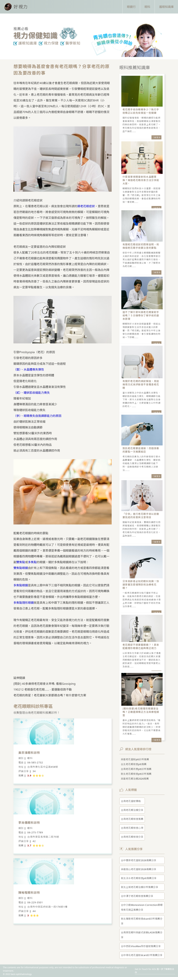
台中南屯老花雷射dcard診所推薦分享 (142, 955)
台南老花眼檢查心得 (132, 827)
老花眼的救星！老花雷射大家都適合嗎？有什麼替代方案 (49, 695)
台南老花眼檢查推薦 (132, 819)
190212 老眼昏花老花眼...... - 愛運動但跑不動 (42, 689)
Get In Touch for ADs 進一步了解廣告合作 (154, 971)
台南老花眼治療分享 (132, 810)
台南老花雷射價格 (131, 801)
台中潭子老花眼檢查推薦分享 (137, 896)
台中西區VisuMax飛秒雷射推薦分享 (141, 946)
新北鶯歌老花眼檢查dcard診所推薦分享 (142, 921)
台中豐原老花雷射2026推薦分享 (138, 860)
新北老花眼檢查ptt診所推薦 (136, 773)
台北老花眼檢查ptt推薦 (134, 764)
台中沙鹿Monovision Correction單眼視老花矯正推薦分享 (142, 907)
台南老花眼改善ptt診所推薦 (136, 769)
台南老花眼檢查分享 (132, 836)
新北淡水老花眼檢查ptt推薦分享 (139, 878)
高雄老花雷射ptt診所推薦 (135, 759)
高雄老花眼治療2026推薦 (135, 778)
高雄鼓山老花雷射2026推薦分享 (138, 869)
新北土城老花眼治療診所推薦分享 (139, 887)
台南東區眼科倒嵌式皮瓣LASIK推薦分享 (142, 935)
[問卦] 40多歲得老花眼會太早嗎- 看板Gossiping (44, 684)
